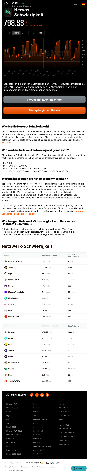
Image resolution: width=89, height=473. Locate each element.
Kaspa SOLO (11, 439)
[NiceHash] (48, 463)
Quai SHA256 (13, 316)
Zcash (10, 267)
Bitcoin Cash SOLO (66, 429)
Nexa (10, 375)
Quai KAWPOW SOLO (67, 436)
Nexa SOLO (10, 446)
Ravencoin (12, 332)
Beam (10, 357)
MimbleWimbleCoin (16, 292)
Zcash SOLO (11, 450)
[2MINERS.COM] (6, 4)
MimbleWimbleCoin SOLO (42, 446)
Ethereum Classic (15, 261)
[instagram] (37, 395)
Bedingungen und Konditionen (46, 467)
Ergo (10, 274)
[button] (75, 4)
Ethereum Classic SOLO (15, 435)
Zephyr (11, 350)
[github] (42, 395)
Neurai (10, 286)
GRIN (10, 344)
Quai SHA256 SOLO (66, 433)
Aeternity (12, 304)
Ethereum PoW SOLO (14, 431)
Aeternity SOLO (38, 450)
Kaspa (10, 338)
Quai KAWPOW (14, 381)
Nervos (11, 369)
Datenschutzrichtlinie (28, 467)
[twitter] (31, 395)
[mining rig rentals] (61, 463)
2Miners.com (17, 463)
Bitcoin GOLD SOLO (13, 454)
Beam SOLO (37, 454)
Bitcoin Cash (13, 298)
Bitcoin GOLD (13, 363)
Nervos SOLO (64, 425)
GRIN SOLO (37, 442)
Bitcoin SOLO (64, 444)
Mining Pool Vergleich (12, 467)
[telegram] (47, 395)
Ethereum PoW (14, 280)
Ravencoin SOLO (39, 435)
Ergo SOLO (10, 442)
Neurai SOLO (37, 439)
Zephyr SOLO (38, 431)
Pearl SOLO (63, 440)
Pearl (10, 310)
